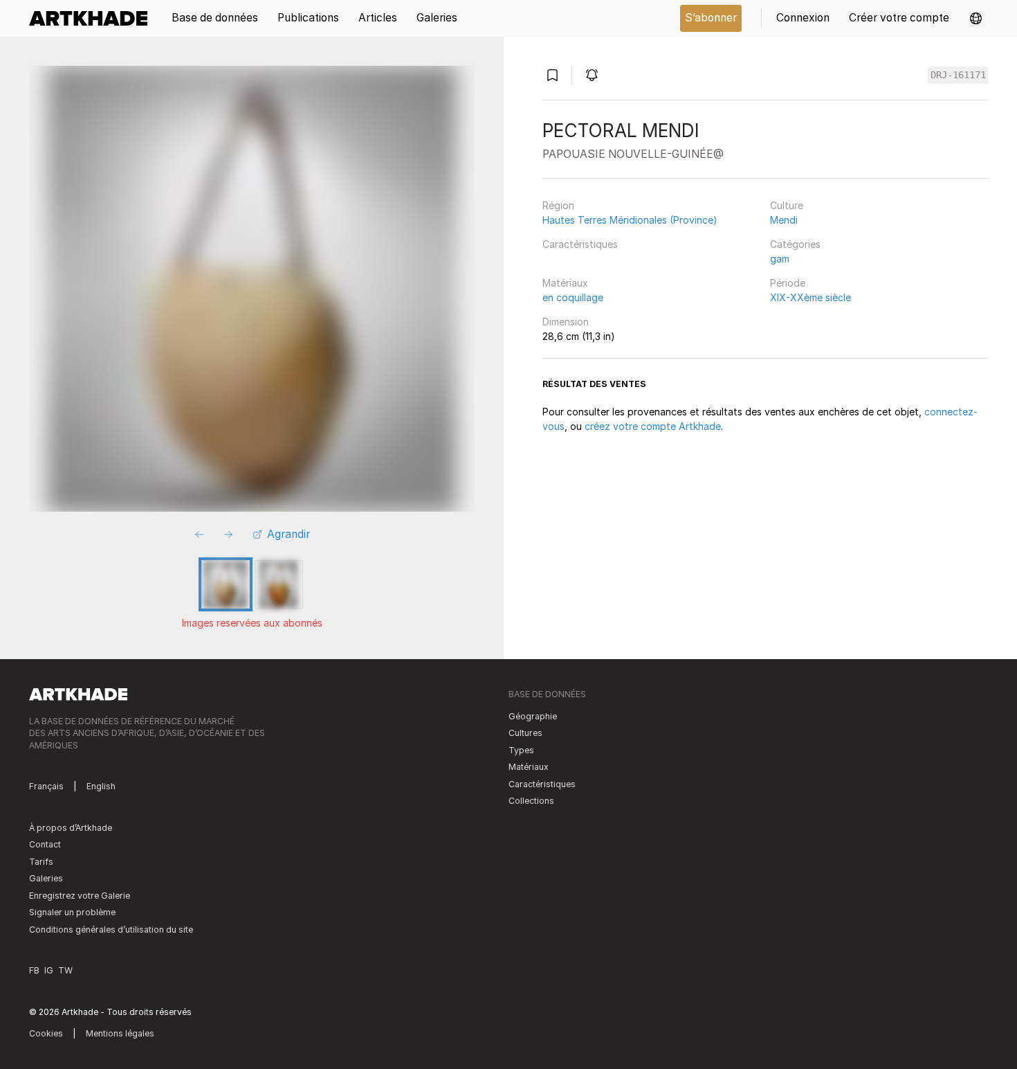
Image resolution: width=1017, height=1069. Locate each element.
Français (46, 786)
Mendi (784, 220)
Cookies (46, 1033)
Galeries (46, 878)
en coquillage (572, 297)
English (101, 786)
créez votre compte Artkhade (653, 426)
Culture (786, 205)
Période (787, 283)
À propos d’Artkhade (70, 828)
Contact (45, 844)
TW (65, 970)
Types (521, 750)
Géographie (532, 716)
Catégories (795, 244)
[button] (976, 18)
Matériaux (565, 283)
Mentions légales (120, 1033)
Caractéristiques (580, 244)
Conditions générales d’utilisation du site (111, 929)
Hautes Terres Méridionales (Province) (629, 220)
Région (558, 205)
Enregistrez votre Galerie (79, 895)
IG (48, 970)
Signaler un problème (72, 912)
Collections (531, 801)
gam (779, 258)
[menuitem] (93, 18)
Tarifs (41, 861)
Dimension (565, 321)
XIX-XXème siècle (810, 297)
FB (34, 970)
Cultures (525, 733)
